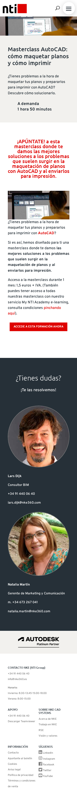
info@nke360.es (17, 679)
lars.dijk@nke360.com (24, 503)
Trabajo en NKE (48, 724)
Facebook (48, 764)
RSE (41, 730)
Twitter (47, 770)
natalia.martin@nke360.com (29, 611)
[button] (69, 8)
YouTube (48, 776)
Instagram (49, 759)
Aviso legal (14, 769)
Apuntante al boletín (20, 758)
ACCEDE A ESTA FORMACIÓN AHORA (38, 326)
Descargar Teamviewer (21, 721)
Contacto (13, 752)
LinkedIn (48, 753)
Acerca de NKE (48, 719)
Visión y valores (48, 736)
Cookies (12, 764)
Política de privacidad (20, 775)
